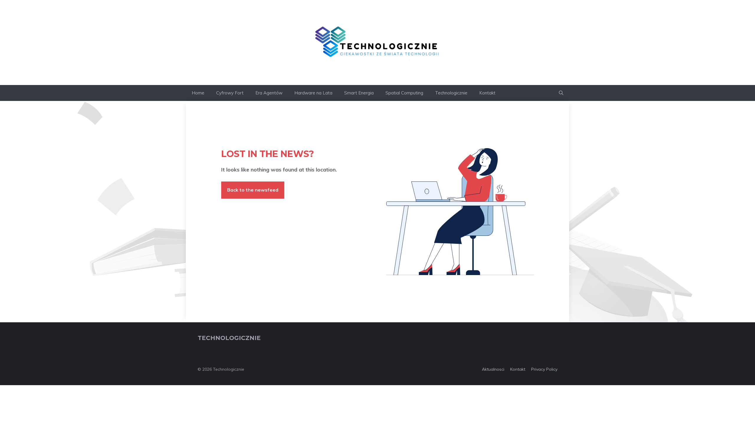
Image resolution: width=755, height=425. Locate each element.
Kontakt (487, 93)
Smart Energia (359, 93)
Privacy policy (544, 369)
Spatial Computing (404, 93)
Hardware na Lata (313, 93)
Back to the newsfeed (252, 190)
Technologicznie (451, 93)
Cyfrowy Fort (230, 93)
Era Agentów (269, 93)
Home (198, 93)
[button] (561, 93)
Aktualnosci (493, 369)
